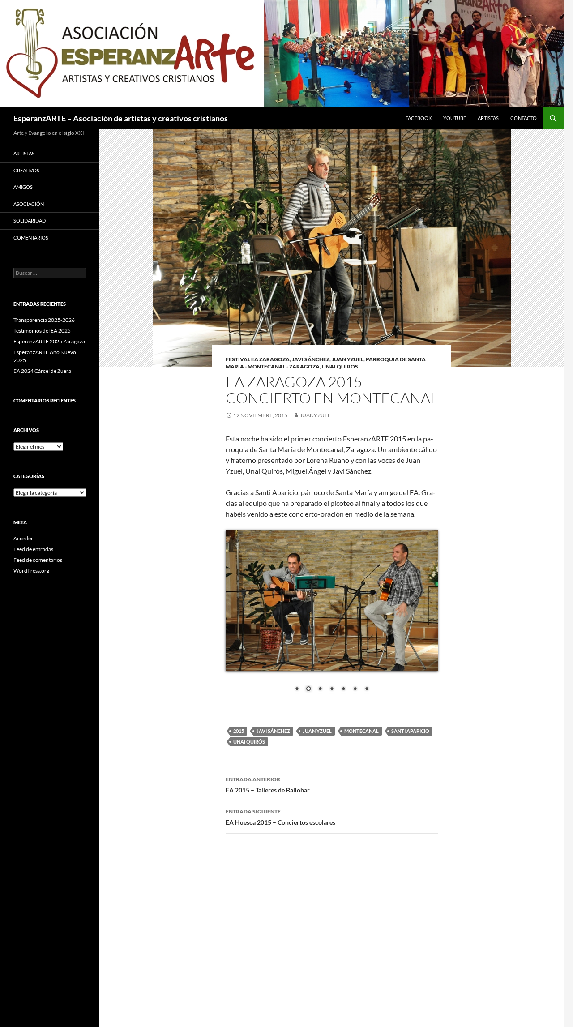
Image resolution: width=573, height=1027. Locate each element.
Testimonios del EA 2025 (42, 330)
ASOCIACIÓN (28, 204)
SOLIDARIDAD (29, 220)
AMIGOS (23, 187)
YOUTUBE (454, 118)
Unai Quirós (340, 366)
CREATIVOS (26, 170)
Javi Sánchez (310, 359)
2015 (238, 731)
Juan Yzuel (347, 359)
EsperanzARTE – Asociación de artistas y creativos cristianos (120, 118)
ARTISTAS (488, 118)
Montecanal (361, 731)
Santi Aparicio (410, 731)
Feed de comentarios (37, 559)
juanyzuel (315, 415)
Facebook (419, 118)
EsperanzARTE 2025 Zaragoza (49, 341)
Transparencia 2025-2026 (44, 320)
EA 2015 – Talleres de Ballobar (268, 785)
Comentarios (30, 237)
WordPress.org (31, 570)
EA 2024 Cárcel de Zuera (42, 371)
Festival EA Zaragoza (258, 359)
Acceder (23, 538)
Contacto (523, 118)
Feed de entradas (33, 549)
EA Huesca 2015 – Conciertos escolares (280, 817)
